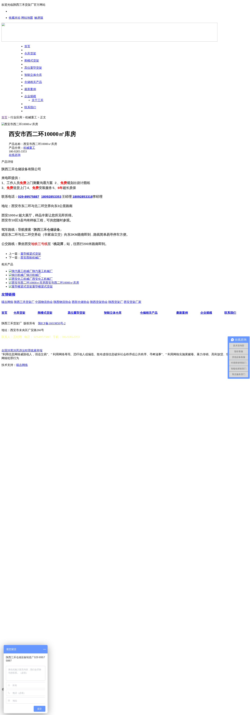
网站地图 (27, 17)
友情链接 (8, 294)
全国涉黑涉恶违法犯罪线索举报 (21, 350)
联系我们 (30, 107)
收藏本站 (14, 17)
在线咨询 (14, 154)
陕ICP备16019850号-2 (52, 323)
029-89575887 (28, 196)
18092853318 (82, 196)
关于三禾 (37, 100)
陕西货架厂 (115, 301)
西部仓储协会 (80, 301)
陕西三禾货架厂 (24, 301)
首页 (27, 46)
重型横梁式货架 (30, 253)
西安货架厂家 (132, 301)
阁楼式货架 (31, 60)
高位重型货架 (33, 67)
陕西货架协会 (99, 301)
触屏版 (38, 17)
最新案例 (30, 89)
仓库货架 (30, 53)
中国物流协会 (44, 301)
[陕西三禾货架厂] (109, 40)
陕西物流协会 (62, 301)
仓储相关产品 (33, 82)
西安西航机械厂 (30, 257)
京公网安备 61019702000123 (24, 343)
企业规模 (30, 96)
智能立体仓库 (33, 74)
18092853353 (51, 196)
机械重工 (29, 147)
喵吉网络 (7, 301)
